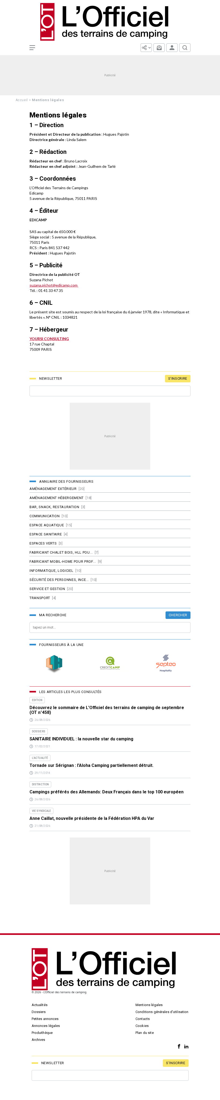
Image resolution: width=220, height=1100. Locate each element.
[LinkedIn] (185, 1046)
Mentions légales (149, 1005)
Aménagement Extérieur (53, 489)
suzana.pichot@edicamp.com (54, 285)
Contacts (142, 1019)
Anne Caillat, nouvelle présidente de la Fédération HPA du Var (92, 818)
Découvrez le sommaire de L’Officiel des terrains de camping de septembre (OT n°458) (107, 710)
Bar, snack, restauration (54, 507)
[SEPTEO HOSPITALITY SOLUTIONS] (165, 663)
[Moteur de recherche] (184, 47)
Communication (45, 516)
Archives (38, 1040)
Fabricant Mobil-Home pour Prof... (63, 561)
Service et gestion (47, 589)
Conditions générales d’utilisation (161, 1012)
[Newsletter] (159, 47)
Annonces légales (46, 1026)
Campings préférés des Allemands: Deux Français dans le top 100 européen (107, 792)
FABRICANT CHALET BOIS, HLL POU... (61, 552)
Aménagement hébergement (57, 498)
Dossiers (39, 1012)
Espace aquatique (47, 525)
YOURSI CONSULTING (49, 338)
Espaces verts (43, 543)
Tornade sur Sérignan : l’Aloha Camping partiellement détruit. (91, 765)
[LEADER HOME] (54, 663)
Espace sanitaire (46, 534)
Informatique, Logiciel (51, 571)
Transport (40, 598)
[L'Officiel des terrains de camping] (110, 22)
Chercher (178, 615)
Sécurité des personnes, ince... (59, 580)
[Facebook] (177, 1046)
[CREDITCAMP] (110, 663)
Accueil (22, 100)
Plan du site (144, 1033)
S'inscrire (178, 378)
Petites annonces (45, 1019)
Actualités (39, 1005)
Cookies (142, 1026)
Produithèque (42, 1033)
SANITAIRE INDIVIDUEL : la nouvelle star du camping (81, 739)
